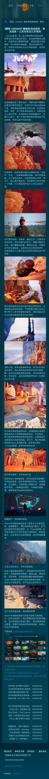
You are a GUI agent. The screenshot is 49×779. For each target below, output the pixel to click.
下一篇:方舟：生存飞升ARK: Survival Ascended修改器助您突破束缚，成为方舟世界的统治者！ (25, 676)
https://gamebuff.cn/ (23, 631)
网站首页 (8, 751)
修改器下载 (19, 751)
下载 (31, 5)
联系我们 (31, 751)
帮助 (40, 5)
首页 (11, 5)
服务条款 (42, 751)
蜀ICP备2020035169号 (13, 766)
